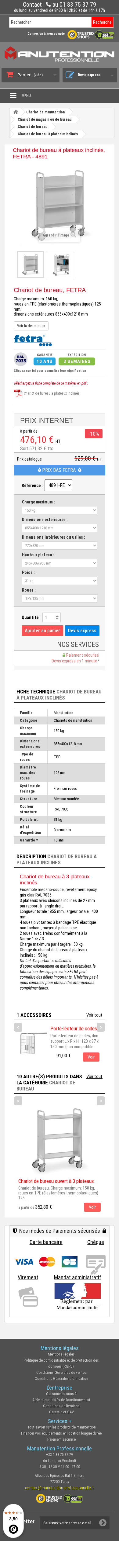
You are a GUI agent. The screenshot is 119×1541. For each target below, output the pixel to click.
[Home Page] (15, 112)
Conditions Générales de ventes (61, 1372)
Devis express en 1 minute (75, 660)
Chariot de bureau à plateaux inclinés (51, 393)
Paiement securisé (61, 1439)
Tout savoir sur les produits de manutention (61, 1427)
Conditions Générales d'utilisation (61, 1378)
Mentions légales (61, 1354)
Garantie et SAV (61, 1412)
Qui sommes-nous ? (61, 1393)
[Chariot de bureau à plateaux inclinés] (30, 264)
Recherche (102, 22)
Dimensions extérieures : (45, 519)
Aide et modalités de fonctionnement (61, 1400)
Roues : (29, 590)
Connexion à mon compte (46, 34)
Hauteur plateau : (38, 554)
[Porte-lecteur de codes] (30, 1042)
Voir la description (31, 326)
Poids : (28, 572)
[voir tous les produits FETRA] (33, 340)
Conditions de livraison (61, 1406)
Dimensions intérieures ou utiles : (53, 537)
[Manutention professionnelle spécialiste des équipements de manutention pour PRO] (59, 54)
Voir (91, 1057)
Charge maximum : (38, 501)
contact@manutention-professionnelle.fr (59, 1487)
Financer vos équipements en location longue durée (61, 1433)
